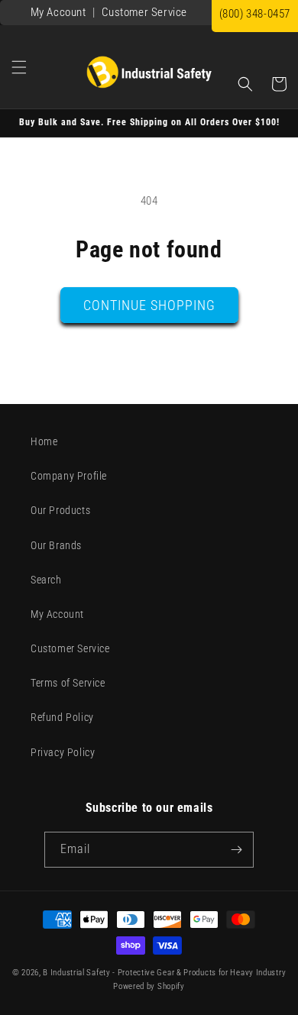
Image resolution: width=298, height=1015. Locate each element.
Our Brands (56, 545)
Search (46, 580)
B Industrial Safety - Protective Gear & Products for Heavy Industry (164, 973)
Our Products (60, 510)
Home (44, 441)
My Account (58, 12)
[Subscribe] (236, 850)
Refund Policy (62, 717)
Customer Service (144, 12)
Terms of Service (68, 683)
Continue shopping (149, 305)
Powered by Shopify (149, 986)
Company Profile (69, 476)
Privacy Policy (63, 752)
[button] (19, 67)
